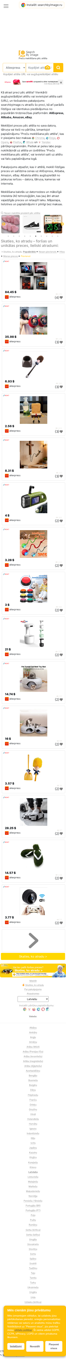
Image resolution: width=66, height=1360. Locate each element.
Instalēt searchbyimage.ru (44, 5)
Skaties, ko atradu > (33, 956)
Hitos (62, 251)
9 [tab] (52, 236)
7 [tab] (41, 236)
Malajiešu (33, 1181)
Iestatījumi (16, 1346)
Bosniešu (33, 1080)
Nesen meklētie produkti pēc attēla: (22, 213)
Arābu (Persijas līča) (33, 1051)
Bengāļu (33, 1075)
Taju (33, 1273)
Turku (33, 1282)
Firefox (17, 142)
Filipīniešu (33, 1095)
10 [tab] (58, 236)
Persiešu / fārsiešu (33, 1200)
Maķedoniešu (33, 1191)
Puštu (33, 1220)
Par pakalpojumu (33, 989)
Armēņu (33, 1042)
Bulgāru (33, 1085)
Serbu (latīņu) (33, 1234)
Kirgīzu (33, 1157)
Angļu (33, 1037)
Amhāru (33, 1032)
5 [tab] (30, 236)
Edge (52, 137)
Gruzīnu (33, 1109)
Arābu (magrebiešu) (33, 1061)
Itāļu (33, 1138)
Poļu (33, 1215)
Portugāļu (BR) (33, 1205)
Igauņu (33, 1128)
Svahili (33, 1263)
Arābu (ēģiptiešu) (33, 1066)
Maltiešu (33, 1186)
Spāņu (33, 1258)
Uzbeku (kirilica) (33, 1302)
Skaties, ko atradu (34, 985)
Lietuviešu (33, 1176)
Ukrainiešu (32, 1287)
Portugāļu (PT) (33, 1210)
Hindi (33, 1114)
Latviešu (33, 1172)
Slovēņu (33, 1249)
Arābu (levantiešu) (33, 1056)
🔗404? (6, 261)
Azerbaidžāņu (33, 1070)
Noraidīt (35, 1346)
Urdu (33, 1297)
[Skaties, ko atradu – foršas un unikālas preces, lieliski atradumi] (33, 970)
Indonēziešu (33, 1133)
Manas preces (10, 256)
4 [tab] (25, 236)
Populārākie (29, 251)
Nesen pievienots (48, 251)
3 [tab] (19, 236)
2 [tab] (14, 236)
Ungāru (33, 1292)
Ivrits (33, 1143)
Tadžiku (33, 1268)
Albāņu (33, 1027)
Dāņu (33, 1089)
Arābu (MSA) (33, 1046)
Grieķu (33, 1104)
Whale (30, 142)
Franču (33, 1099)
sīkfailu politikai (23, 1330)
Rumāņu (33, 1224)
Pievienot (25, 256)
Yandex (46, 142)
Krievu (33, 1167)
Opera (4, 142)
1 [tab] (8, 236)
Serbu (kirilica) (33, 1229)
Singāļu (33, 1239)
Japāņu (33, 1147)
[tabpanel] (33, 224)
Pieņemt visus (54, 1346)
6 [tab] (36, 236)
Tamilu (33, 1277)
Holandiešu (33, 1119)
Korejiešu (33, 1162)
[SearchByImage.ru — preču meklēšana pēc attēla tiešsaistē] (28, 53)
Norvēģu (33, 1196)
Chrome (40, 137)
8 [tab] (47, 236)
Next (62, 224)
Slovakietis (33, 1244)
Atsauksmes (33, 993)
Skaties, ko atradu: (12, 251)
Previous (4, 224)
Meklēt (33, 980)
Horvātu (33, 1123)
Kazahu (33, 1152)
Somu (33, 1253)
